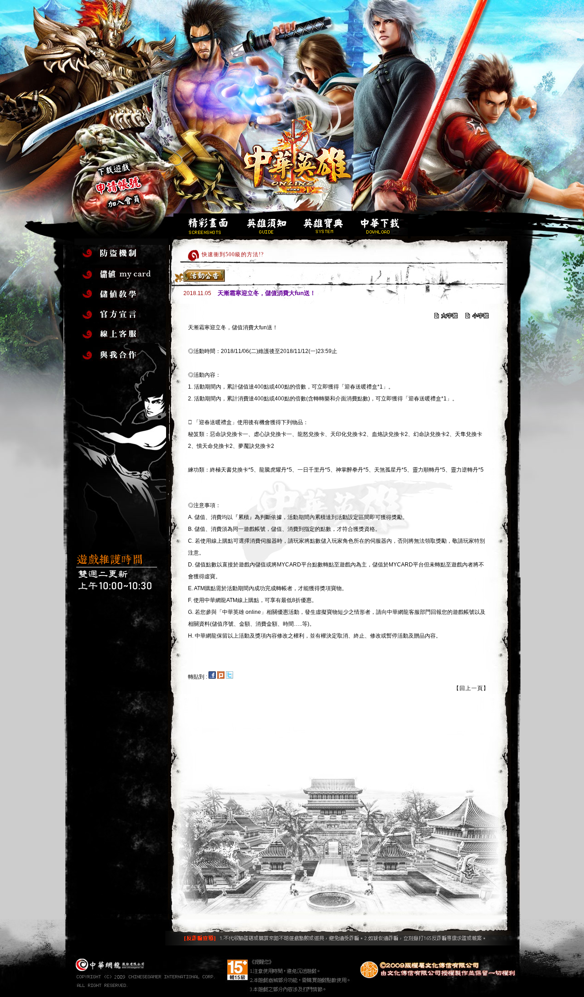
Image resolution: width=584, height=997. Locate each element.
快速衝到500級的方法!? (233, 252)
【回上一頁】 (471, 688)
